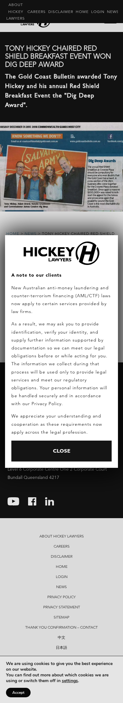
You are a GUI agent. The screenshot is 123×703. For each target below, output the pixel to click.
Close (61, 451)
